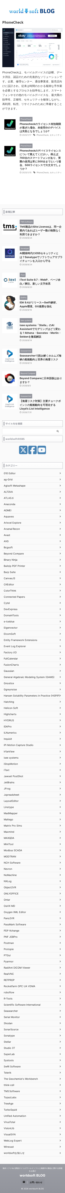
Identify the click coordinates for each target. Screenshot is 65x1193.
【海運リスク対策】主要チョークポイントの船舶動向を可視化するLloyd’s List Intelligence (40, 404)
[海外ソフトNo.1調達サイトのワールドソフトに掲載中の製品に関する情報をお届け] (32, 11)
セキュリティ (56, 135)
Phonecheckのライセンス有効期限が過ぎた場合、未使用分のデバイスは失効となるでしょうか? (40, 127)
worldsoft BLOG (32, 1175)
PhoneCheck (43, 135)
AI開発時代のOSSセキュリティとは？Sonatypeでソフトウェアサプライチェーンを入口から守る (41, 257)
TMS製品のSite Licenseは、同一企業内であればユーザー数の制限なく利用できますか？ (41, 230)
